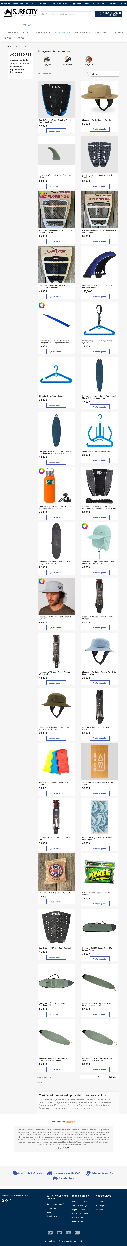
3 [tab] (66, 1154)
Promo (117, 32)
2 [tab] (63, 1154)
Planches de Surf (17, 32)
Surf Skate (100, 32)
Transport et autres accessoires (19, 64)
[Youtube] (3, 1200)
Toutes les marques (14, 38)
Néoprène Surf (40, 32)
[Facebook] (10, 1200)
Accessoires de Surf (20, 60)
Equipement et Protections (17, 70)
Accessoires (61, 32)
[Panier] (29, 24)
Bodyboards (81, 32)
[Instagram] (6, 1200)
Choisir (105, 73)
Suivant (114, 1077)
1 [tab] (61, 1154)
